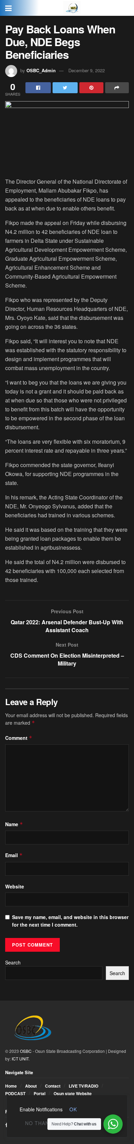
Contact (52, 1086)
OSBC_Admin (41, 70)
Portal (39, 1093)
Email (14, 855)
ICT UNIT (20, 1058)
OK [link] (73, 1109)
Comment (18, 737)
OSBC (26, 1051)
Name (14, 824)
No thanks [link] (40, 1123)
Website (14, 886)
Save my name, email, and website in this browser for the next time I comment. (70, 921)
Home (11, 1086)
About (31, 1086)
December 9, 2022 (86, 70)
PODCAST (15, 1093)
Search (13, 962)
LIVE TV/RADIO (83, 1086)
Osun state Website (73, 1093)
